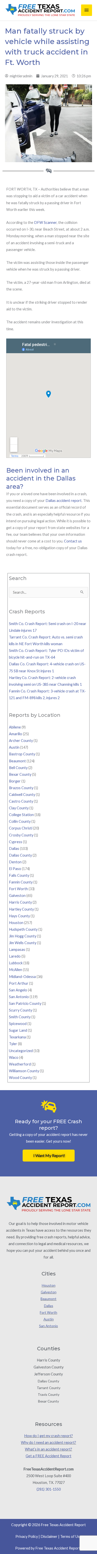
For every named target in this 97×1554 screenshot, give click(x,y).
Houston (16, 923)
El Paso (15, 869)
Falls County (19, 875)
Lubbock (16, 963)
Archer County (21, 740)
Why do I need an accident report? (48, 1442)
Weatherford (20, 1064)
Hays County (19, 916)
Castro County (21, 801)
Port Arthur (18, 983)
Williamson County (24, 1071)
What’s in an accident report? (48, 1449)
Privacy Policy (26, 1536)
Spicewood (18, 1023)
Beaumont (17, 761)
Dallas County (20, 855)
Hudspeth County (23, 929)
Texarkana (17, 1037)
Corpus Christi (20, 828)
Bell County (18, 768)
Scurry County (20, 1010)
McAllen (15, 970)
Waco (13, 1057)
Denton (15, 862)
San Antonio (19, 997)
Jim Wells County (22, 943)
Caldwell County (22, 794)
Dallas (14, 848)
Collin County (20, 821)
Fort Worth (18, 889)
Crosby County (21, 835)
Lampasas (17, 949)
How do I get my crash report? (48, 1436)
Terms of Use (71, 1536)
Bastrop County (22, 754)
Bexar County (20, 774)
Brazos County (21, 788)
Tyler (13, 1044)
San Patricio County (25, 1003)
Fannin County (21, 882)
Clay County (19, 808)
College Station (21, 815)
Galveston (17, 895)
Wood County (20, 1077)
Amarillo (15, 734)
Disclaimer (49, 1536)
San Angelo (18, 990)
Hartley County (21, 909)
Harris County (20, 902)
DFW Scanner (45, 222)
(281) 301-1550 (49, 1489)
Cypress (15, 842)
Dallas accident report (64, 500)
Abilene (15, 727)
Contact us (73, 541)
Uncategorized (21, 1051)
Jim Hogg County (22, 936)
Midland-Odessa (22, 976)
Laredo (15, 956)
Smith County (20, 1017)
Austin (14, 747)
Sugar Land (18, 1030)
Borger (15, 781)
